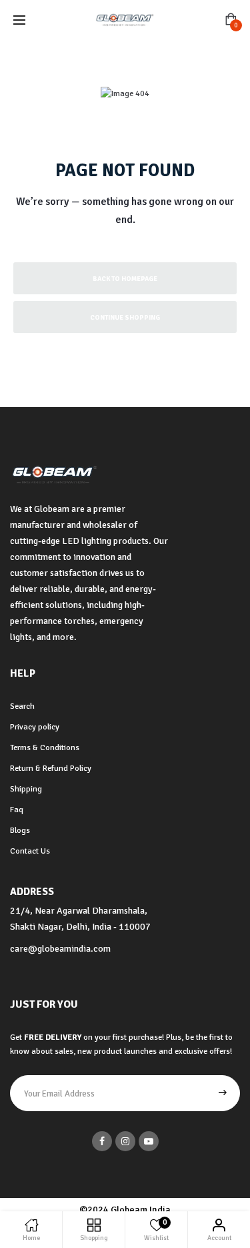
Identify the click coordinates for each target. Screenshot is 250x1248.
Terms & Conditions (44, 747)
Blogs (20, 830)
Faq (16, 809)
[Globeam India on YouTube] (149, 1141)
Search (22, 706)
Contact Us (30, 851)
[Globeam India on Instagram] (125, 1141)
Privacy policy (34, 726)
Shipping (26, 789)
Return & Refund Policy (50, 768)
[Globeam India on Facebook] (102, 1141)
